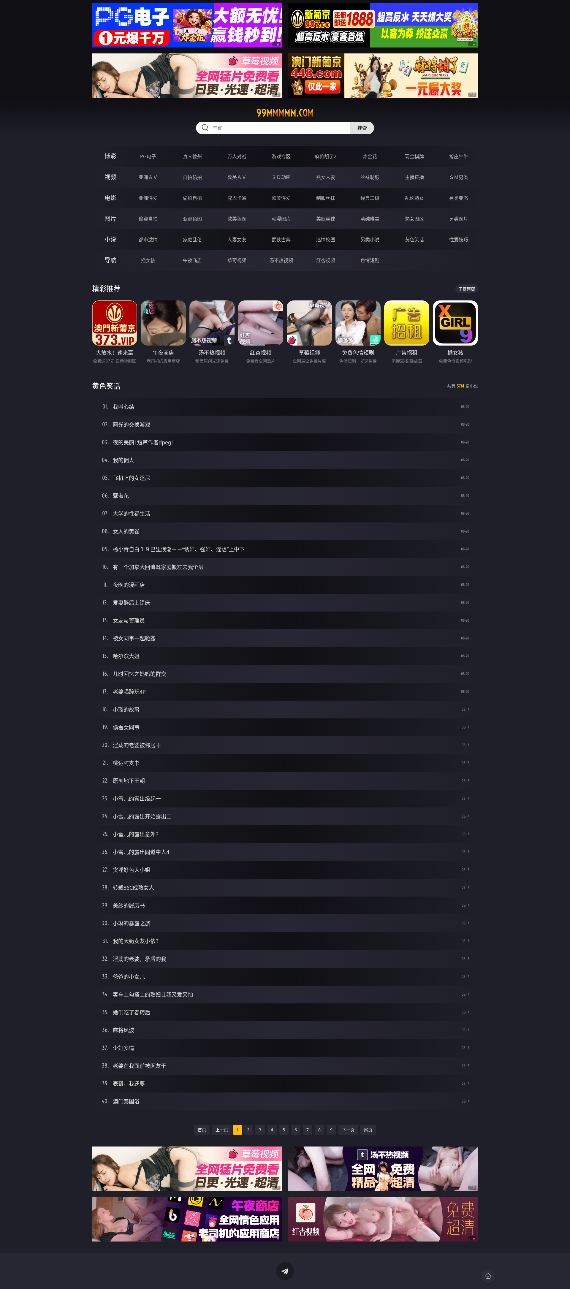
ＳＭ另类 (458, 177)
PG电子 (148, 156)
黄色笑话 (414, 239)
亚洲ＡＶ (148, 177)
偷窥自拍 (148, 219)
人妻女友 (236, 239)
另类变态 (458, 198)
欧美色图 (236, 219)
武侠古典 (281, 239)
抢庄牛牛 (458, 156)
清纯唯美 (369, 219)
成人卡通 (236, 198)
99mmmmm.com (285, 113)
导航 (110, 260)
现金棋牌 (414, 156)
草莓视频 (236, 260)
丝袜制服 (369, 177)
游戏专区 (281, 156)
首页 (202, 1130)
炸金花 (370, 156)
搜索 (362, 128)
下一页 (348, 1130)
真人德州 (192, 156)
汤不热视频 (281, 260)
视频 (110, 177)
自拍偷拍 (192, 177)
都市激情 (148, 239)
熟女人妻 (325, 177)
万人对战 (236, 156)
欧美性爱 (281, 198)
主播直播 (414, 177)
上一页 (222, 1130)
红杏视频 (325, 260)
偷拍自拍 (192, 198)
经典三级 (369, 198)
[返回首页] (488, 1276)
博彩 (110, 156)
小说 (110, 239)
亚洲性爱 (148, 198)
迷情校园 (325, 239)
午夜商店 (192, 260)
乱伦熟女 (414, 198)
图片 (110, 219)
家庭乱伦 (192, 239)
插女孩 (148, 260)
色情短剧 (369, 260)
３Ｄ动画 (281, 177)
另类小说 (369, 239)
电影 (110, 198)
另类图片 (458, 219)
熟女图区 (414, 219)
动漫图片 (281, 219)
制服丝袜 (325, 198)
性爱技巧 (458, 239)
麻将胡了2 (325, 156)
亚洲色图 (192, 219)
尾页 (368, 1130)
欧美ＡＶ (236, 177)
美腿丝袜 (325, 219)
